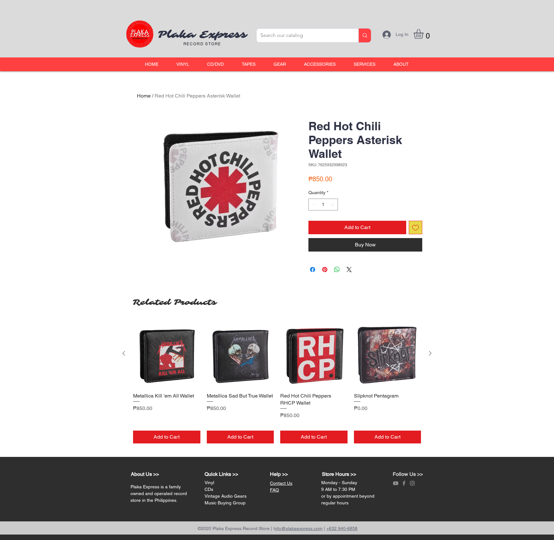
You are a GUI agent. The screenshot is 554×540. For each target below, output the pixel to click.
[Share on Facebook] (312, 269)
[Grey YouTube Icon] (395, 483)
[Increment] (333, 204)
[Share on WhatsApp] (337, 269)
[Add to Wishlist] (415, 227)
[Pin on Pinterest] (325, 269)
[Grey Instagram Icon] (412, 483)
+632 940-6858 (341, 528)
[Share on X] (349, 269)
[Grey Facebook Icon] (404, 483)
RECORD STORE (202, 44)
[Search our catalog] (364, 35)
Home (144, 96)
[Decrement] (313, 204)
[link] (424, 34)
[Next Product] (430, 353)
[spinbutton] (323, 204)
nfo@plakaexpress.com (299, 528)
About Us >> (145, 474)
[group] (277, 382)
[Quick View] (166, 353)
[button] (182, 64)
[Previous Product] (124, 353)
